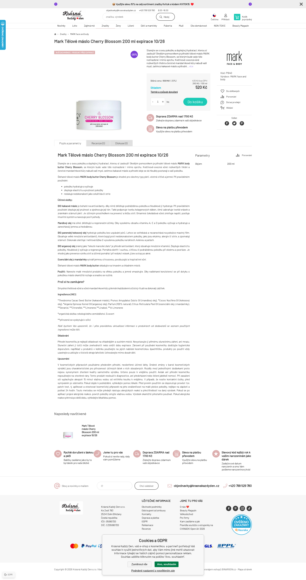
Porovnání (231, 96)
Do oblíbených (233, 91)
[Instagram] (242, 508)
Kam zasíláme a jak (190, 521)
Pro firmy (184, 517)
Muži (181, 25)
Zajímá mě (89, 25)
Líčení (131, 25)
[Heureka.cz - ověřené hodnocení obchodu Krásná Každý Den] (241, 534)
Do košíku (195, 102)
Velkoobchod (186, 514)
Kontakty (146, 514)
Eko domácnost (199, 25)
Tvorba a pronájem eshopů (207, 569)
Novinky (61, 25)
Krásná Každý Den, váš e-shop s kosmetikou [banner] (73, 15)
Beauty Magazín (240, 25)
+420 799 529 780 (147, 10)
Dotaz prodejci (233, 102)
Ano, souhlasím (166, 564)
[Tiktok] (249, 508)
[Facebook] (228, 508)
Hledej (166, 16)
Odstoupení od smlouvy (154, 510)
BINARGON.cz (229, 569)
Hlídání (229, 107)
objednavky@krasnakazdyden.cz (121, 10)
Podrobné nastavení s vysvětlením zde (153, 570)
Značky (105, 25)
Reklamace (147, 525)
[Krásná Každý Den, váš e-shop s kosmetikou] (55, 34)
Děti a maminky (149, 25)
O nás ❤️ (184, 506)
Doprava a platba (150, 517)
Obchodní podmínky (152, 506)
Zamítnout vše (139, 564)
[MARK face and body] (234, 66)
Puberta (168, 25)
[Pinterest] (235, 508)
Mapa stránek (245, 569)
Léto (74, 25)
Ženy (118, 25)
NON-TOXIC (220, 25)
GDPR (145, 521)
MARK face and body (79, 34)
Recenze (146, 528)
